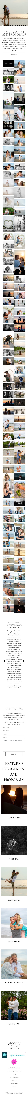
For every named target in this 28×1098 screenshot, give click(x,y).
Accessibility (14, 1083)
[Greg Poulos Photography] (14, 1045)
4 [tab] (8, 25)
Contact (14, 1080)
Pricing (14, 54)
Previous (3, 13)
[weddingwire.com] (17, 1054)
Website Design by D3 (10, 1093)
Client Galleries (14, 1077)
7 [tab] (14, 25)
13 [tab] (25, 25)
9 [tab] (17, 25)
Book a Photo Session (14, 1067)
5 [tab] (10, 25)
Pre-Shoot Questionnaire (14, 1071)
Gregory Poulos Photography (17, 1092)
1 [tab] (2, 25)
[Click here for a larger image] (8, 63)
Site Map (14, 1087)
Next (25, 13)
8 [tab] (15, 25)
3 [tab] (6, 25)
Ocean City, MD (18, 1093)
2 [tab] (4, 25)
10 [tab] (19, 25)
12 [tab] (23, 25)
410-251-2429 (11, 723)
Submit (14, 754)
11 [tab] (21, 25)
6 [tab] (12, 25)
